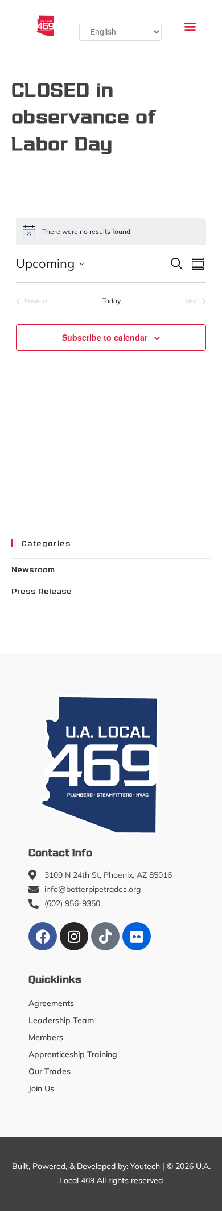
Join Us (41, 1088)
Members (45, 1037)
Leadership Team (61, 1020)
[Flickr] (136, 936)
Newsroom (33, 568)
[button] (189, 25)
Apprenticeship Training (72, 1054)
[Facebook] (42, 936)
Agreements (51, 1003)
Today (111, 300)
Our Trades (49, 1071)
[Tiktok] (105, 936)
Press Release (41, 590)
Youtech (145, 1166)
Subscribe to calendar (104, 337)
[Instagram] (74, 936)
